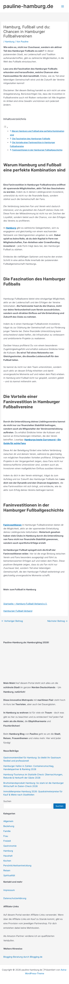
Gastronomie (10, 846)
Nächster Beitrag (57, 621)
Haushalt (8, 855)
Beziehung (8, 826)
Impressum (9, 890)
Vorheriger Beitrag (12, 621)
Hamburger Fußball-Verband (17, 611)
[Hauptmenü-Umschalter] (62, 6)
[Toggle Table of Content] (5, 127)
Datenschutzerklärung (14, 898)
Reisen (6, 870)
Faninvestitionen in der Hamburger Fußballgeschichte (37, 150)
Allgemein (8, 821)
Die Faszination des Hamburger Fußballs (31, 138)
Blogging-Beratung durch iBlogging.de (22, 957)
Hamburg (9, 41)
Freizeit (7, 841)
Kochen (7, 860)
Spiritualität (9, 875)
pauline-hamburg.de (28, 6)
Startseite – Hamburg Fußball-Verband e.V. (25, 603)
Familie (7, 831)
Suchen (7, 801)
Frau (5, 836)
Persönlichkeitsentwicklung (17, 865)
